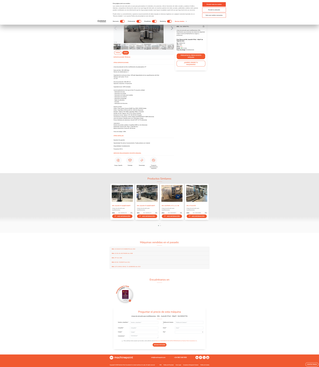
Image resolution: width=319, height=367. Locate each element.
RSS (160, 365)
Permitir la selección (214, 10)
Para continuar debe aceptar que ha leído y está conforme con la (160, 341)
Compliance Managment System (190, 365)
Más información (123, 216)
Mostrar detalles (179, 21)
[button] (172, 28)
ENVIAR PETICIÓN (159, 345)
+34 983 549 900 (180, 357)
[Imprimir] (203, 26)
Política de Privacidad (168, 365)
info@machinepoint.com (158, 357)
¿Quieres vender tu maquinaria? (191, 64)
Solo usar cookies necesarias (214, 15)
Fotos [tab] (118, 53)
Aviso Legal (178, 365)
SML (181, 46)
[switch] (138, 21)
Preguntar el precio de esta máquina (191, 56)
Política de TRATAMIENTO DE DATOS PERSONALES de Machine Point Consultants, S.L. (176, 341)
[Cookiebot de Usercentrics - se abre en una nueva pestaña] (102, 21)
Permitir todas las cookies (214, 4)
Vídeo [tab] (126, 53)
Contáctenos (312, 364)
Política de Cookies (204, 365)
